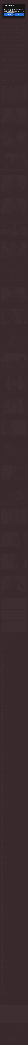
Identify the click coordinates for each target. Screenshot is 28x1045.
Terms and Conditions (19, 11)
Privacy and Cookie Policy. (11, 12)
